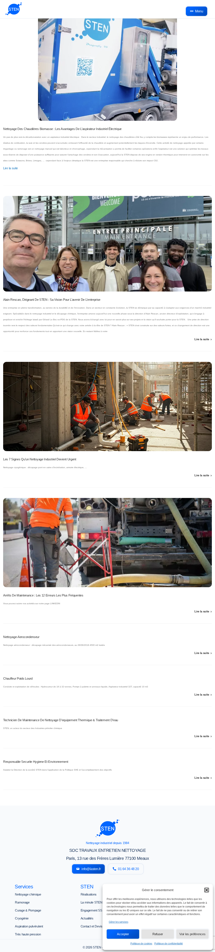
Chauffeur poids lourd (18, 678)
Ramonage (22, 902)
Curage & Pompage (28, 910)
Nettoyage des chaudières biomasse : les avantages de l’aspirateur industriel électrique (62, 129)
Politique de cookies (141, 943)
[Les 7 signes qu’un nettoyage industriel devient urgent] (107, 406)
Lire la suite (10, 168)
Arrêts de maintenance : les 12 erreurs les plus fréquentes (43, 595)
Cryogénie (21, 918)
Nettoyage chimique (28, 894)
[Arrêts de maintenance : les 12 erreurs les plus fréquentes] (107, 542)
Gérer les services (118, 921)
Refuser (157, 934)
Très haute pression (28, 934)
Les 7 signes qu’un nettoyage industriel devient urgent (39, 459)
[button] (207, 890)
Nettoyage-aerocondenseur (21, 637)
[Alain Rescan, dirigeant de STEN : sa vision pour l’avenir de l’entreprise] (107, 244)
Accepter (123, 934)
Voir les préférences (192, 934)
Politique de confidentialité (168, 943)
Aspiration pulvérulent (29, 926)
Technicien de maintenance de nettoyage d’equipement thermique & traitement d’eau (60, 720)
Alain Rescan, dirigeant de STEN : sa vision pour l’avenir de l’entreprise (51, 299)
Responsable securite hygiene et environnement (35, 761)
